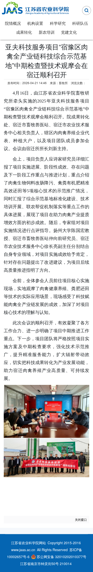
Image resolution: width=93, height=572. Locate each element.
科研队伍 (80, 23)
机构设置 (35, 23)
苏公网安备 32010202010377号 (61, 556)
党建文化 (69, 32)
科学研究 (58, 23)
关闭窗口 (81, 519)
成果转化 (24, 32)
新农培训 (47, 32)
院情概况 (13, 23)
